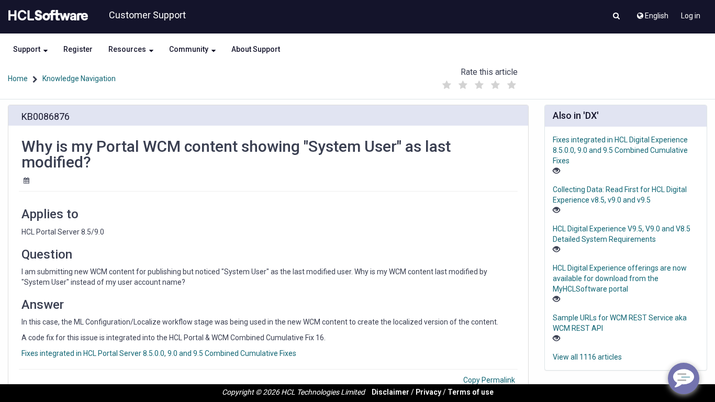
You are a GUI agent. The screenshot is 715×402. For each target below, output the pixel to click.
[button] (616, 16)
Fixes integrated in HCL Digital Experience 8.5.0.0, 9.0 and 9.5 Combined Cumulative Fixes (620, 150)
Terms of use (471, 392)
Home (18, 78)
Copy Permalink (489, 380)
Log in (690, 16)
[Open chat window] (683, 378)
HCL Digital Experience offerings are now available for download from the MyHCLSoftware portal (620, 278)
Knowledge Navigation (79, 78)
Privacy (428, 392)
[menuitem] (652, 13)
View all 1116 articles (587, 357)
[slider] (479, 82)
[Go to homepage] (46, 15)
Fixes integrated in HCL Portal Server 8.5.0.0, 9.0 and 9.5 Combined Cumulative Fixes (158, 353)
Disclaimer (390, 392)
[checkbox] (446, 85)
